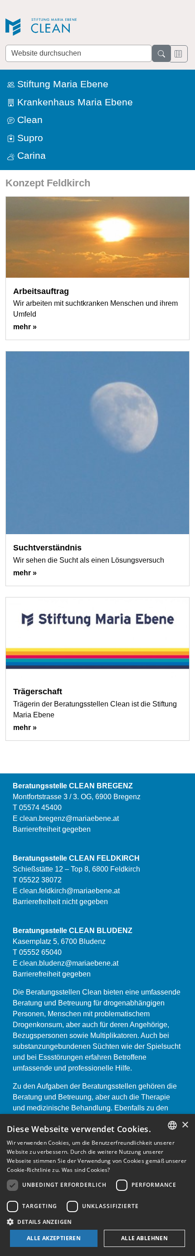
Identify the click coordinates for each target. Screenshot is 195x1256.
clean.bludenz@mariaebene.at (69, 963)
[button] (97, 1221)
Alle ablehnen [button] (144, 1238)
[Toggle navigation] (178, 53)
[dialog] (97, 1185)
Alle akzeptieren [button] (54, 1238)
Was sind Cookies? (86, 1170)
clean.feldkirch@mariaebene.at (70, 891)
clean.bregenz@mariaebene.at (69, 818)
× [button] (184, 1125)
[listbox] (172, 1125)
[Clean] (68, 28)
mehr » (25, 327)
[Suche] (161, 53)
